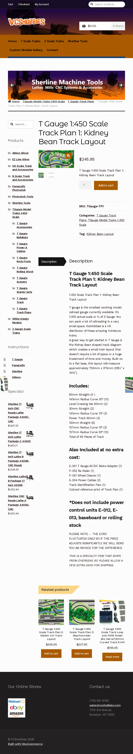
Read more (112, 656)
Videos (16, 377)
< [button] (12, 85)
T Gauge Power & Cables (22, 247)
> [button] (120, 85)
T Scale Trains (30, 41)
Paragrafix (18, 365)
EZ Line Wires (20, 159)
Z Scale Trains (54, 41)
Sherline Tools (77, 41)
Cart (10, 4)
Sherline (17, 371)
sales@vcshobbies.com (105, 705)
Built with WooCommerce (25, 744)
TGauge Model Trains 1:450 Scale (21, 213)
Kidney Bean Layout (100, 234)
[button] (68, 156)
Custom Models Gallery (26, 50)
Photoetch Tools (22, 196)
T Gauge (17, 359)
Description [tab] (49, 261)
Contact (52, 50)
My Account (42, 4)
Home (12, 41)
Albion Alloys (20, 153)
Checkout (23, 4)
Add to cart (105, 185)
